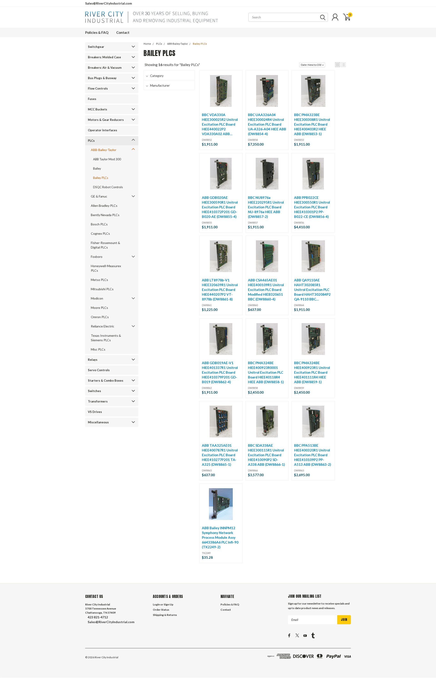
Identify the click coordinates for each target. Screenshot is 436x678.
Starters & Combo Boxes (105, 380)
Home (147, 43)
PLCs (91, 140)
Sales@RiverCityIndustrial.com (108, 3)
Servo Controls (99, 370)
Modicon (97, 298)
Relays (92, 359)
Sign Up (168, 604)
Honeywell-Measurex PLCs (106, 268)
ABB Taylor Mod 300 (107, 159)
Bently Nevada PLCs (105, 215)
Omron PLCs (100, 317)
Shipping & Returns (165, 615)
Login (156, 604)
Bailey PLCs (100, 178)
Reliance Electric (102, 326)
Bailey (97, 168)
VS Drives (95, 412)
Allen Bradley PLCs (104, 205)
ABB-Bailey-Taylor (103, 150)
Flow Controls (98, 88)
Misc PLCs (98, 349)
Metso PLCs (99, 280)
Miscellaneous (98, 422)
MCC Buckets (97, 109)
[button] (337, 64)
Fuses (92, 99)
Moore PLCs (99, 308)
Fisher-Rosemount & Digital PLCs (105, 245)
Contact (122, 32)
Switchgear (96, 47)
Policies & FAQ (96, 32)
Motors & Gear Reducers (106, 120)
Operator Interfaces (102, 130)
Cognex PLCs (100, 233)
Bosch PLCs (99, 224)
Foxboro (96, 257)
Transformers (98, 401)
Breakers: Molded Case (104, 57)
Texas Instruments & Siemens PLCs (106, 338)
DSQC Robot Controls (108, 187)
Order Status (161, 609)
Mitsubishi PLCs (102, 289)
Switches (94, 391)
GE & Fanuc (99, 196)
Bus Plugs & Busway (102, 78)
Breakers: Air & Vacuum (104, 67)
